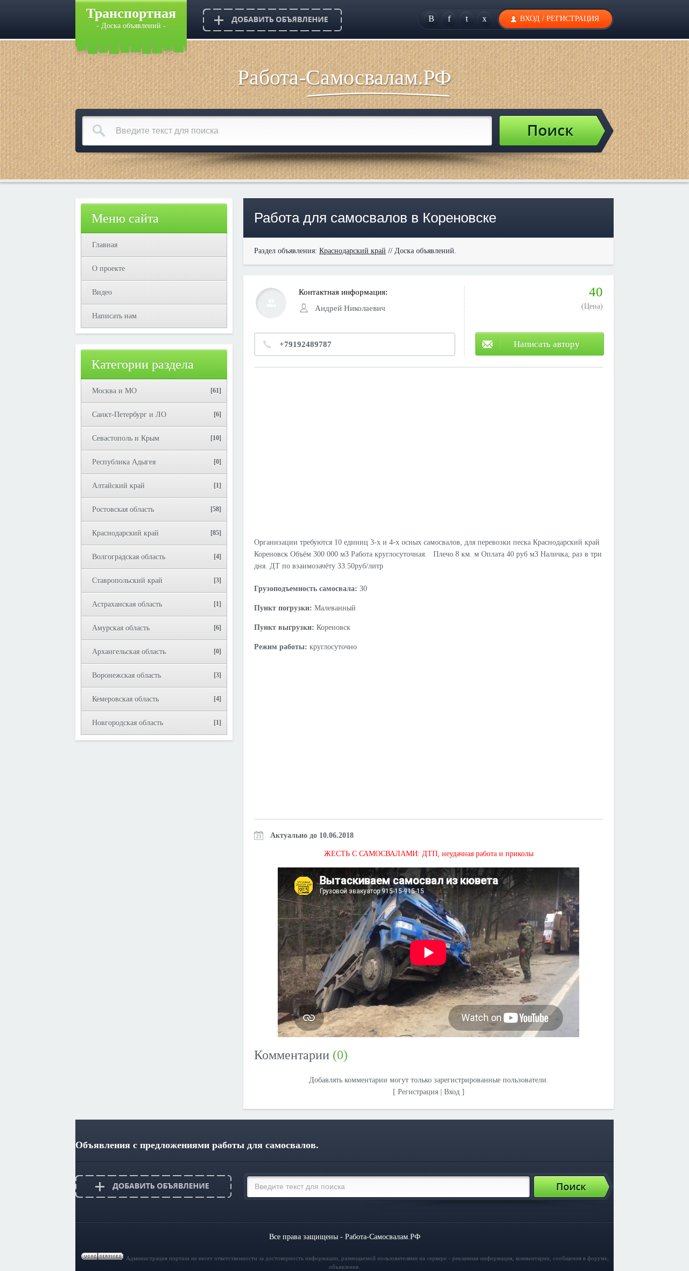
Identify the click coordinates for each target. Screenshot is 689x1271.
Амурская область (121, 628)
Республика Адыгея (124, 462)
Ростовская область (123, 509)
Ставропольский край (127, 581)
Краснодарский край (125, 533)
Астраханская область (127, 604)
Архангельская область (129, 652)
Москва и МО (114, 391)
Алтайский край (118, 486)
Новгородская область (127, 723)
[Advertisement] (428, 453)
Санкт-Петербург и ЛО (129, 415)
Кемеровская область (125, 699)
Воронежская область (126, 675)
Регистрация (572, 19)
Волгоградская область (128, 557)
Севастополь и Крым (125, 438)
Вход (530, 19)
